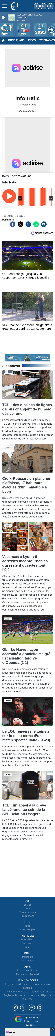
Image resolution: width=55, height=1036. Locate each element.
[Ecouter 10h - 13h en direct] (27, 357)
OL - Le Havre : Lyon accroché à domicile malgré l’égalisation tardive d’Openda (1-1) (26, 656)
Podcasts (27, 956)
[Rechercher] (43, 6)
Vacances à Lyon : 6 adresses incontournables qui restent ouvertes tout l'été (25, 563)
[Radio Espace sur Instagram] (40, 1008)
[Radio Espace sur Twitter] (23, 1008)
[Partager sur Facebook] (11, 225)
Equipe (27, 904)
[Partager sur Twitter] (19, 225)
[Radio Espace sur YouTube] (32, 1008)
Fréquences (27, 915)
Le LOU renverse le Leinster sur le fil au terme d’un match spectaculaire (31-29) (26, 735)
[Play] (4, 17)
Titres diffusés (27, 912)
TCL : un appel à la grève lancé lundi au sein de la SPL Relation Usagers (24, 809)
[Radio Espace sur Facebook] (15, 1008)
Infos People (27, 929)
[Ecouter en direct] (37, 6)
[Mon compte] (50, 6)
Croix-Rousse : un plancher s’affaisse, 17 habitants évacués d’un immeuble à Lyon (26, 485)
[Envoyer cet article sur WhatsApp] (35, 225)
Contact (27, 908)
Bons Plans (16, 40)
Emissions (27, 943)
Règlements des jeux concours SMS (27, 991)
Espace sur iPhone (27, 970)
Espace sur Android (27, 974)
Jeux (27, 946)
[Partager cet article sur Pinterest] (27, 225)
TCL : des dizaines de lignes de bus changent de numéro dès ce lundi (27, 409)
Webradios (27, 960)
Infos (32, 40)
